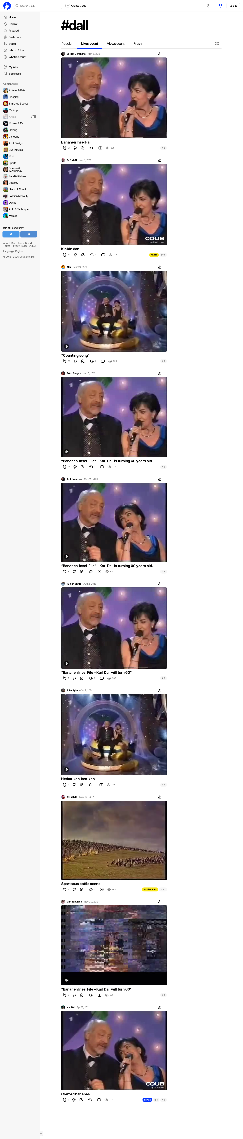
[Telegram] (28, 234)
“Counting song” (75, 355)
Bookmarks (15, 73)
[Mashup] (20, 110)
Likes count (89, 44)
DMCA (32, 245)
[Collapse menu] (41, 1133)
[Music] (20, 156)
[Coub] (7, 6)
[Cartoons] (20, 136)
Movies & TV (150, 889)
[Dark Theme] (208, 5)
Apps (21, 243)
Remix (147, 1100)
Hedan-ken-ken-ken (78, 779)
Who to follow (16, 50)
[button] (217, 43)
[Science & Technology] (20, 169)
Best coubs (15, 37)
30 (163, 889)
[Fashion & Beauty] (20, 196)
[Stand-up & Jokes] (20, 103)
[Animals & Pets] (20, 90)
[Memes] (20, 216)
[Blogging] (20, 97)
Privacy (16, 245)
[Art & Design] (20, 143)
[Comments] (82, 148)
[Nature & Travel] (20, 189)
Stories (13, 43)
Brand (28, 243)
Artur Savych (73, 373)
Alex (68, 267)
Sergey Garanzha (76, 54)
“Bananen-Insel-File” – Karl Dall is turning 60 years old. (107, 461)
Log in (233, 5)
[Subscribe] (33, 116)
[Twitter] (11, 234)
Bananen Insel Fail (76, 142)
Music (154, 254)
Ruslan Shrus (73, 584)
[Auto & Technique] (20, 209)
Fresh (138, 44)
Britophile (71, 797)
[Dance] (20, 202)
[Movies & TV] (20, 123)
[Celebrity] (20, 183)
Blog (13, 243)
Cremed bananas (75, 1094)
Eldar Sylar (72, 690)
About (6, 243)
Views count (115, 44)
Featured (14, 30)
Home (12, 17)
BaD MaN (71, 160)
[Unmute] (66, 346)
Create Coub (78, 5)
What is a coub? (17, 57)
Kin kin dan (70, 249)
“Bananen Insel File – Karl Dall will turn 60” (96, 672)
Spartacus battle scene (80, 884)
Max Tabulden (74, 902)
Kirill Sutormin (74, 479)
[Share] (160, 54)
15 (163, 254)
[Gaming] (20, 130)
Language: (13, 251)
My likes (13, 67)
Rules (24, 245)
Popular (13, 24)
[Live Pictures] (20, 149)
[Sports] (20, 163)
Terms (6, 245)
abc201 (70, 1007)
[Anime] (20, 116)
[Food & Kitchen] (20, 176)
